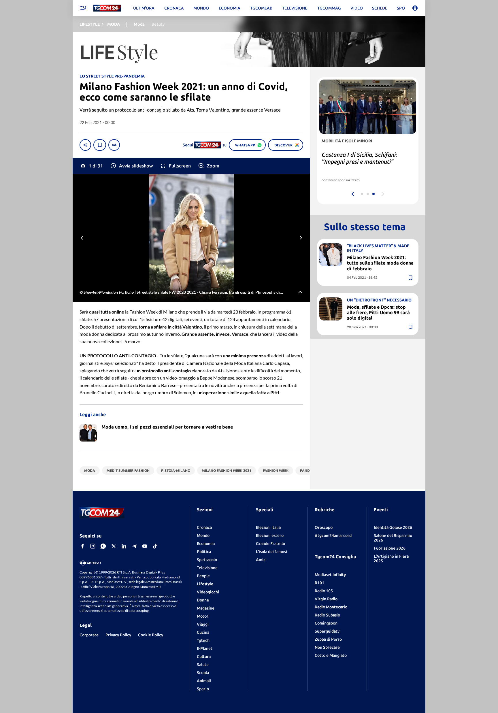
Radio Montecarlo (331, 607)
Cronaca (204, 527)
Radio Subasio (327, 615)
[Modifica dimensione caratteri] (114, 145)
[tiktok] (155, 546)
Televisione (207, 567)
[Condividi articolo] (85, 145)
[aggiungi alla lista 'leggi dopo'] (99, 145)
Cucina (203, 632)
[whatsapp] (103, 546)
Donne (203, 600)
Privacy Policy (118, 635)
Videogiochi (208, 592)
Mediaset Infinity (330, 574)
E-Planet (204, 648)
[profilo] (415, 8)
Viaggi (203, 624)
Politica (204, 551)
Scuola (203, 672)
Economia (206, 543)
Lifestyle (205, 584)
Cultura (204, 656)
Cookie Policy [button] (150, 635)
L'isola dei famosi (271, 551)
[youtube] (145, 546)
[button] (131, 165)
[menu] (83, 8)
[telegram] (134, 546)
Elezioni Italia (268, 527)
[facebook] (82, 546)
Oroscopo (324, 527)
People (203, 576)
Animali (204, 680)
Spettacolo (207, 559)
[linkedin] (124, 546)
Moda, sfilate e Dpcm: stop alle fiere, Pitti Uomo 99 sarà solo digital (378, 312)
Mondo (203, 535)
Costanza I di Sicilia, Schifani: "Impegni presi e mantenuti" (359, 158)
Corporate (89, 635)
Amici (261, 559)
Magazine (205, 608)
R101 (319, 582)
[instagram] (93, 546)
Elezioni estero (270, 535)
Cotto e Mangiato (331, 655)
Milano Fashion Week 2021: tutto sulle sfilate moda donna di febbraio (380, 263)
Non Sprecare (327, 647)
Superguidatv (327, 631)
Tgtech (203, 640)
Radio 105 (324, 590)
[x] (113, 546)
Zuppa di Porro (328, 639)
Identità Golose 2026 (393, 527)
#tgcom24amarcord (333, 535)
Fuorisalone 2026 (389, 548)
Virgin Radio (326, 599)
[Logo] (107, 8)
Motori (203, 616)
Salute (203, 664)
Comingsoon (326, 623)
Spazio (203, 688)
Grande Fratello (270, 543)
